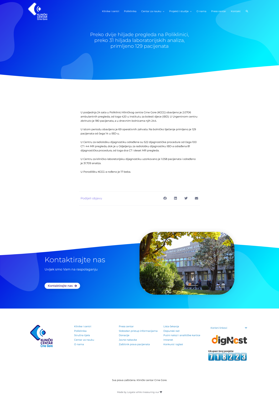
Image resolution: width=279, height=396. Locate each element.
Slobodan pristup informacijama (138, 330)
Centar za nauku (84, 339)
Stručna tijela (82, 335)
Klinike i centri (82, 326)
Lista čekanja (171, 326)
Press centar (126, 326)
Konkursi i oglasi (173, 344)
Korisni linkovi (219, 327)
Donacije (124, 335)
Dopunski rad (171, 330)
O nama (79, 344)
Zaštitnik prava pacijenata (134, 344)
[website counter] (227, 356)
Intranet (168, 339)
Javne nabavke (128, 339)
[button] (247, 11)
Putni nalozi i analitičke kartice (181, 335)
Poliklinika (80, 330)
